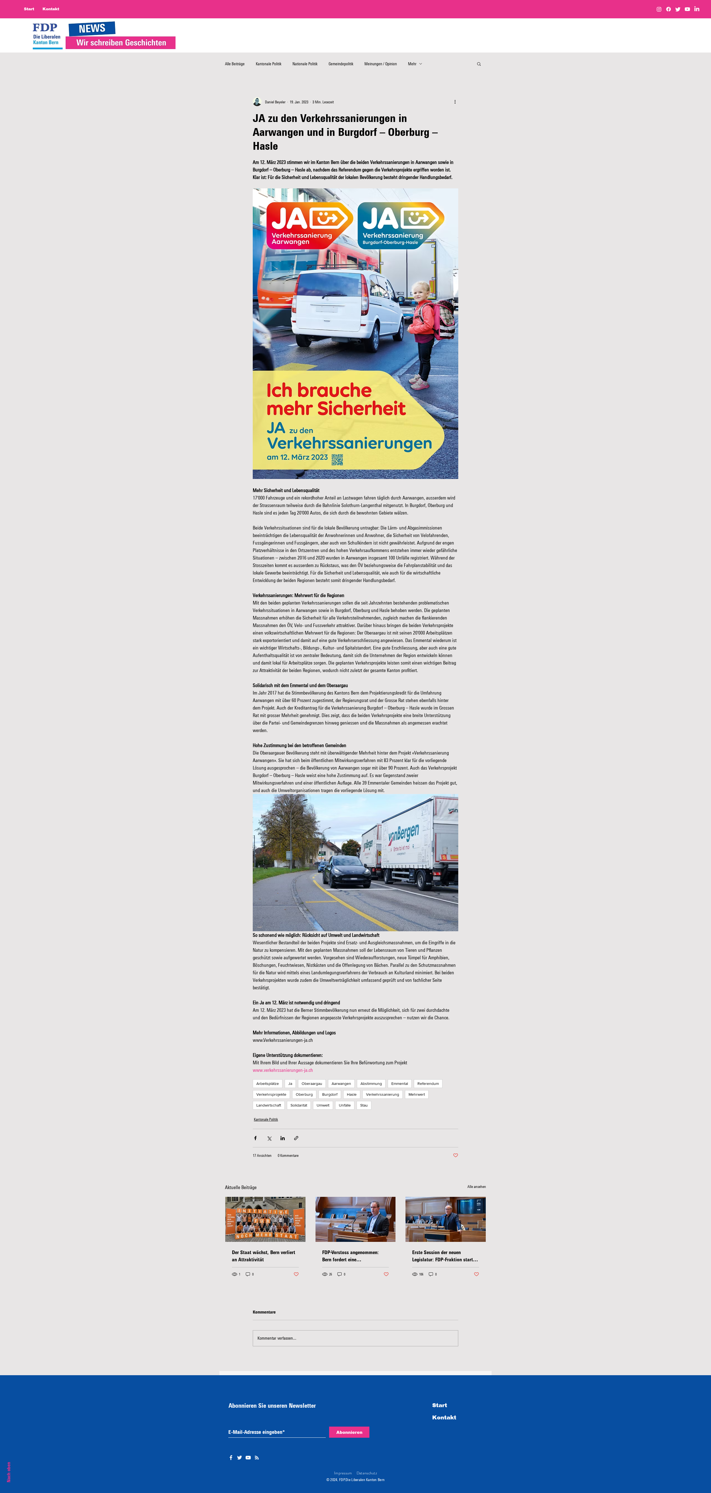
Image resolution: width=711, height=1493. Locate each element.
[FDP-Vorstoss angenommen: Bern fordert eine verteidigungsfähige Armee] (356, 1219)
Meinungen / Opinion (380, 63)
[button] (479, 63)
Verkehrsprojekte (271, 1094)
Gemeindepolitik (341, 63)
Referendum (428, 1083)
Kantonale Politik (268, 63)
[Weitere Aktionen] (455, 101)
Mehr (412, 63)
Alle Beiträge (235, 63)
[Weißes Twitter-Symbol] (239, 1457)
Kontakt (444, 1417)
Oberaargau (312, 1083)
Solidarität (299, 1105)
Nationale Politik (304, 63)
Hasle (352, 1094)
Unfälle (345, 1105)
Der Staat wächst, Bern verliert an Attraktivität (263, 1255)
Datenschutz (367, 1473)
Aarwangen (341, 1083)
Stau (364, 1105)
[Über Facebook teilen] (255, 1138)
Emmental (399, 1083)
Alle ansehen (476, 1186)
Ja (290, 1083)
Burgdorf (329, 1094)
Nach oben (8, 1472)
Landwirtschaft (268, 1105)
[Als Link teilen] (296, 1138)
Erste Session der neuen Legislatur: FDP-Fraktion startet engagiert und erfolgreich (444, 1256)
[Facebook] (668, 9)
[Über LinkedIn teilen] (282, 1138)
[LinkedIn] (697, 9)
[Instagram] (659, 9)
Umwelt (323, 1105)
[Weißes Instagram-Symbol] (257, 1457)
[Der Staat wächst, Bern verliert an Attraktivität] (265, 1219)
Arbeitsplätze (267, 1083)
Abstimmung (371, 1083)
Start (439, 1405)
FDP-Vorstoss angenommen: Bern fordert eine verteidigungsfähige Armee (350, 1256)
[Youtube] (687, 9)
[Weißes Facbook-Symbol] (231, 1457)
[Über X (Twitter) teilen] (269, 1138)
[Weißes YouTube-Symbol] (248, 1457)
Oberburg (304, 1094)
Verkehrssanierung (382, 1094)
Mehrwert (417, 1094)
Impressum (343, 1473)
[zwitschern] (678, 9)
